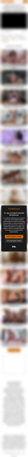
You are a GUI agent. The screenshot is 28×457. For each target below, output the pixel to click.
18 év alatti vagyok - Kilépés (14, 240)
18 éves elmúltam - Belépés (14, 236)
